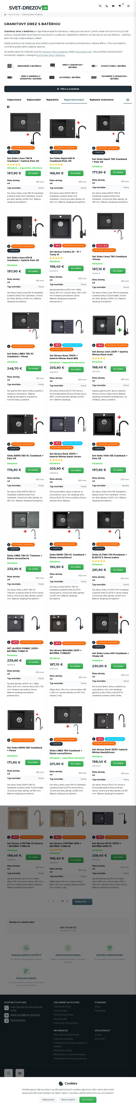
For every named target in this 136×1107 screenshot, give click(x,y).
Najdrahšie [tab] (52, 99)
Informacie (61, 1030)
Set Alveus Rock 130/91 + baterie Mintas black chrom (65, 455)
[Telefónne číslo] (107, 6)
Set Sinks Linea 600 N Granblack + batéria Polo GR (23, 259)
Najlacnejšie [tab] (34, 99)
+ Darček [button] (14, 152)
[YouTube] (20, 1073)
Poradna (100, 1002)
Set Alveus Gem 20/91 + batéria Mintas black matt (110, 353)
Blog (97, 1006)
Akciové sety (14, 14)
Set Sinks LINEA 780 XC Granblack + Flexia (20, 355)
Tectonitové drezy (63, 1015)
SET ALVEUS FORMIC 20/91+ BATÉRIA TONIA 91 (23, 649)
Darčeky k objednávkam (109, 955)
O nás (98, 1034)
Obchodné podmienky (66, 1034)
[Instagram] (8, 1073)
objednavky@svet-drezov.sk (25, 1015)
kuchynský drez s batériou (51, 55)
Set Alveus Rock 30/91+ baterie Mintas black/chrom (110, 751)
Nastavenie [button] (48, 1099)
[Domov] (28, 7)
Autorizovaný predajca (68, 955)
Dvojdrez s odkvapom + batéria (115, 77)
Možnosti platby (63, 1050)
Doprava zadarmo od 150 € (26, 955)
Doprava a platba (63, 1039)
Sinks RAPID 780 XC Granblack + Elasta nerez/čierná (68, 556)
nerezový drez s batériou (55, 52)
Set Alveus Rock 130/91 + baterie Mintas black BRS (64, 357)
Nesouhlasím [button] (68, 1099)
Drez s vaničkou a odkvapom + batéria (31, 77)
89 (62, 901)
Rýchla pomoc (18, 1020)
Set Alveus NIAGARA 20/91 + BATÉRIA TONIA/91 (65, 651)
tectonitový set (84, 52)
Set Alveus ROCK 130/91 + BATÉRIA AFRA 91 (106, 844)
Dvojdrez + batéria (69, 77)
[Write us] (6, 1020)
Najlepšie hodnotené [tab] (102, 99)
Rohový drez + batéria (113, 66)
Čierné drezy (60, 1010)
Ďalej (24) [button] (80, 901)
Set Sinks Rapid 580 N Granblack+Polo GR (62, 159)
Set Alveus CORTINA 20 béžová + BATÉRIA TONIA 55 (25, 844)
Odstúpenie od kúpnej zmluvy (70, 1058)
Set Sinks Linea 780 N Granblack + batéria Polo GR (23, 159)
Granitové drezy (62, 1006)
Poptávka (100, 1010)
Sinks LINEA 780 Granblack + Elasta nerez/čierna (66, 752)
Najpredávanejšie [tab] (74, 99)
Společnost (102, 1030)
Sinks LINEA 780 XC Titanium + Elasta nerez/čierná (24, 557)
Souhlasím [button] (88, 1099)
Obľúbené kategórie (66, 1002)
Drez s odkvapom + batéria (72, 66)
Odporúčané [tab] (14, 99)
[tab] (128, 100)
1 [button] (49, 902)
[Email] (113, 6)
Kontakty (100, 1039)
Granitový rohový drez (66, 1023)
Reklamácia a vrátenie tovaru (70, 1054)
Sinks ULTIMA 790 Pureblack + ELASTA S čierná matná (109, 556)
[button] (33, 173)
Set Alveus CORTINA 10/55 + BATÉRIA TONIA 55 (65, 844)
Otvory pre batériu (26, 978)
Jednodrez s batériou (29, 66)
